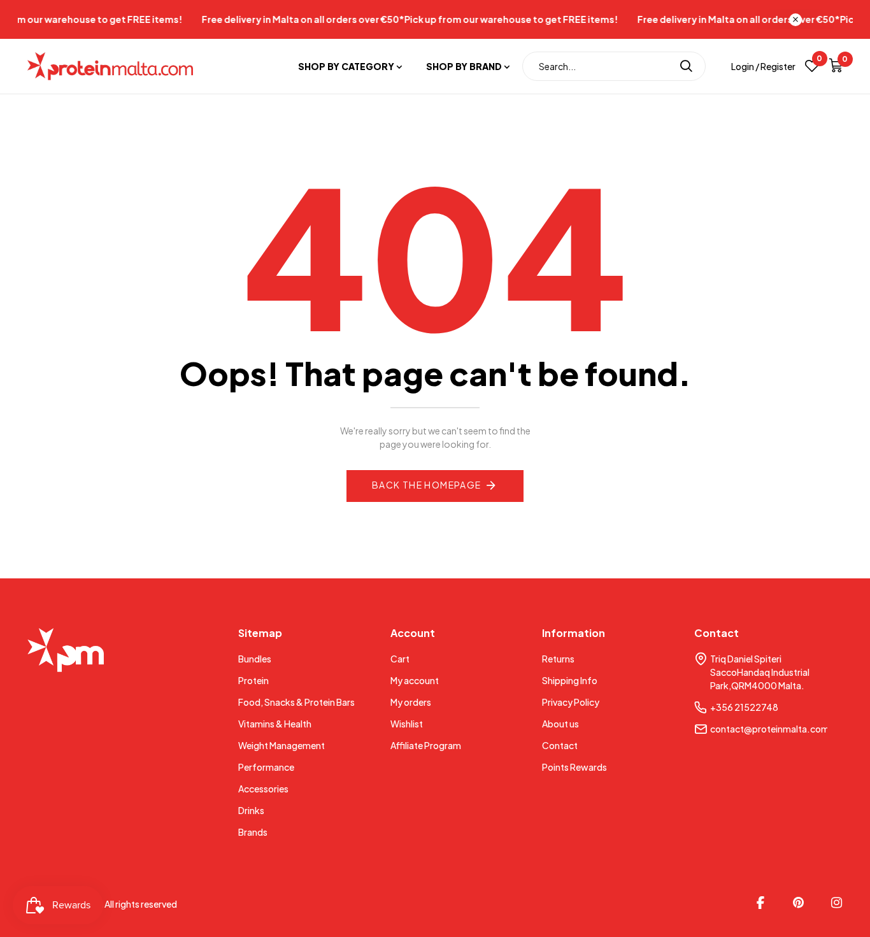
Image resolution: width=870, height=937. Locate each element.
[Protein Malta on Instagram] (837, 903)
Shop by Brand (464, 66)
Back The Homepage (426, 484)
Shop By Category (346, 66)
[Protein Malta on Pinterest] (799, 903)
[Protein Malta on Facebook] (760, 903)
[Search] (686, 66)
